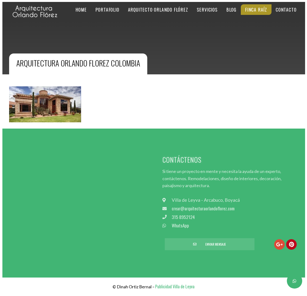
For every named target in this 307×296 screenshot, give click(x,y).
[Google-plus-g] (279, 244)
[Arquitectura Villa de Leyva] (35, 13)
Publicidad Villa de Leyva (175, 286)
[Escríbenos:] (294, 281)
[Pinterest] (291, 244)
